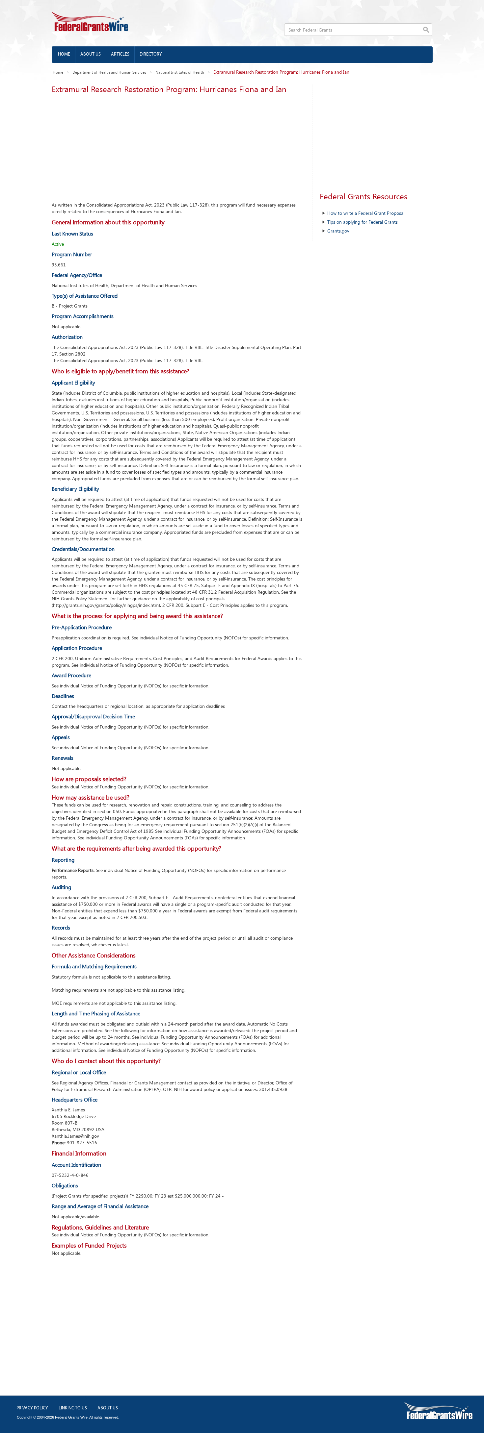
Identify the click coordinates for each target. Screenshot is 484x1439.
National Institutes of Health (179, 72)
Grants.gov (338, 231)
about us (107, 1408)
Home (64, 54)
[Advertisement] (177, 146)
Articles (120, 54)
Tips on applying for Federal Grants (362, 222)
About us (90, 54)
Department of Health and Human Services (109, 72)
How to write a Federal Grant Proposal (365, 213)
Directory (151, 54)
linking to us (73, 1408)
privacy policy (32, 1408)
